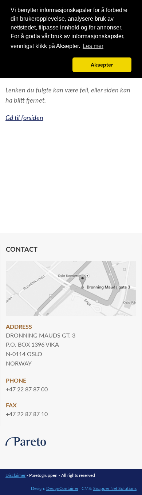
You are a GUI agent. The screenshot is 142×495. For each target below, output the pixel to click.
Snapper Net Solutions (115, 488)
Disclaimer (15, 475)
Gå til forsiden (24, 118)
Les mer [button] (93, 46)
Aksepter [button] (102, 65)
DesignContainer (62, 488)
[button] (40, 65)
